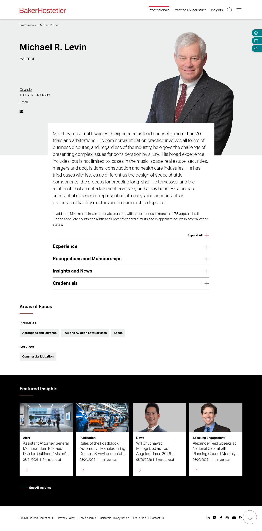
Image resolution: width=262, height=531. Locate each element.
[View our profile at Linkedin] (208, 517)
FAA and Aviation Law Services (85, 332)
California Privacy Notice (114, 518)
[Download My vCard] (21, 111)
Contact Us (157, 518)
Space (118, 332)
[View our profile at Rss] (240, 517)
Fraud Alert (139, 518)
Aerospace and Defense (39, 332)
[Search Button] (230, 10)
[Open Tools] (255, 48)
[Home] (255, 33)
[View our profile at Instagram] (227, 517)
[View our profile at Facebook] (221, 517)
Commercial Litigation (38, 356)
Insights (217, 10)
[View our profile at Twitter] (215, 517)
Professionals (159, 10)
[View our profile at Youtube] (234, 517)
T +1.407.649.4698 (35, 95)
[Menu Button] (239, 10)
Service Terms (87, 518)
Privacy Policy (66, 518)
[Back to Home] (43, 10)
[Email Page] (255, 40)
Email (24, 102)
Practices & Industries (190, 10)
